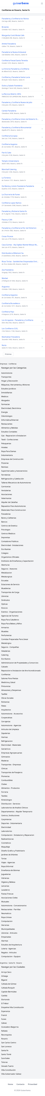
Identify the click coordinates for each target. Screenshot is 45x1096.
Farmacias (5, 404)
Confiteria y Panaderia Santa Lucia (16, 77)
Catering (4, 655)
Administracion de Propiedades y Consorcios (19, 663)
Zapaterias (5, 733)
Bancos (4, 522)
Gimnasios (5, 757)
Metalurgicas (6, 576)
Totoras (4, 1062)
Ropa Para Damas (8, 451)
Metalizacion (6, 572)
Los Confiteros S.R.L (10, 328)
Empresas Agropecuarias (11, 753)
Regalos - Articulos (9, 952)
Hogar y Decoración (9, 381)
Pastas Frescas (7, 894)
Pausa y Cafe (7, 219)
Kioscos (4, 608)
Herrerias (5, 925)
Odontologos (6, 416)
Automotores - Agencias (11, 725)
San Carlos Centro (8, 1042)
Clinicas (4, 768)
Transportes (6, 377)
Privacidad (32, 1084)
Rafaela (4, 1031)
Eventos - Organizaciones (11, 612)
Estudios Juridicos (8, 388)
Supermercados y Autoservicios (14, 471)
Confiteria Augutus (9, 144)
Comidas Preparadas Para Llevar (14, 639)
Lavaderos (5, 890)
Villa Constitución (8, 1070)
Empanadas (6, 937)
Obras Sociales (7, 698)
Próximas (8, 354)
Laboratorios (6, 831)
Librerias (5, 596)
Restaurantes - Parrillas (11, 909)
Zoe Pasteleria (7, 270)
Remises (4, 467)
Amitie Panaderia (9, 44)
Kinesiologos (6, 800)
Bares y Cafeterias (8, 518)
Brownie (5, 27)
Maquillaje (5, 847)
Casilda (4, 995)
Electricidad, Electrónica (11, 408)
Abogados (5, 400)
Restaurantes (6, 424)
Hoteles (4, 447)
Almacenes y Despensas (11, 690)
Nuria (4, 345)
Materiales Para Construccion (13, 510)
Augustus (6, 286)
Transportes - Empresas (11, 764)
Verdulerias (6, 490)
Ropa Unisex (6, 917)
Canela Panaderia (9, 111)
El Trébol (4, 1003)
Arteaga (4, 976)
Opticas (4, 604)
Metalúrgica (6, 643)
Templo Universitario (10, 161)
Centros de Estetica (9, 526)
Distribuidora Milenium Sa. (13, 253)
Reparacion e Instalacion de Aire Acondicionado (21, 670)
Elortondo (5, 999)
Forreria (4, 792)
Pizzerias (5, 463)
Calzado (4, 666)
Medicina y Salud (8, 682)
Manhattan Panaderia (11, 337)
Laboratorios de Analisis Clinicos (14, 807)
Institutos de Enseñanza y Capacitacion (17, 561)
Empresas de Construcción (12, 459)
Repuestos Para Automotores (13, 506)
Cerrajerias (5, 721)
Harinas (4, 737)
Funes (3, 1019)
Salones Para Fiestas (9, 678)
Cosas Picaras (7, 236)
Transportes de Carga (10, 592)
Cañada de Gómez (8, 984)
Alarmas (4, 941)
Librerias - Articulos (9, 933)
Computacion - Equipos (11, 956)
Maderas (5, 760)
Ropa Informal (7, 866)
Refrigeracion (7, 741)
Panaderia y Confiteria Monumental (16, 127)
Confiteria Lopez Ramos (11, 203)
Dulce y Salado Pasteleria (12, 85)
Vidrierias (5, 878)
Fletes (3, 706)
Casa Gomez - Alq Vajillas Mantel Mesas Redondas (22, 245)
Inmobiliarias (6, 392)
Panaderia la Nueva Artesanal (14, 52)
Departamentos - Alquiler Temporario (16, 811)
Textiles (4, 796)
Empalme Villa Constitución (12, 1007)
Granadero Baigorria (9, 1027)
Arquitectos (6, 710)
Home (10, 1084)
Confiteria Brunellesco (11, 303)
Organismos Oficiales (10, 557)
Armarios (5, 627)
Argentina (3, 963)
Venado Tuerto (7, 1066)
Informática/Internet (9, 420)
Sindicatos (5, 600)
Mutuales (5, 901)
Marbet (5, 278)
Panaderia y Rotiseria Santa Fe (14, 211)
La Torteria (6, 178)
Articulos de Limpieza (10, 729)
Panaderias (6, 514)
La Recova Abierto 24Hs (11, 94)
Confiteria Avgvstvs (10, 295)
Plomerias (5, 776)
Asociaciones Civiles (9, 898)
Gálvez (4, 1023)
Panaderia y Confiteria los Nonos (15, 18)
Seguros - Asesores (9, 569)
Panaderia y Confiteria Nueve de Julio (17, 102)
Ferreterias (5, 475)
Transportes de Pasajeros (11, 772)
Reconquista (6, 1035)
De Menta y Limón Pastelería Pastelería (18, 186)
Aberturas (5, 565)
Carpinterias (6, 819)
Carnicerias (6, 486)
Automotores (6, 373)
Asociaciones (6, 494)
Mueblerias (6, 588)
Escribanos (5, 659)
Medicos (4, 396)
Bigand (4, 980)
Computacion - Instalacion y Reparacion (17, 835)
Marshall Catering (9, 169)
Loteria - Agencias (8, 948)
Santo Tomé (6, 1054)
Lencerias (5, 886)
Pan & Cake (6, 152)
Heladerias (5, 651)
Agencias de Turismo (9, 616)
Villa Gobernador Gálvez (11, 1074)
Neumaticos (6, 913)
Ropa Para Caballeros (10, 619)
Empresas (3, 364)
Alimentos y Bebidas (9, 428)
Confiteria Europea (9, 136)
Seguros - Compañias (10, 647)
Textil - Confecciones (9, 439)
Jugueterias (6, 874)
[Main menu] (42, 3)
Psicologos (5, 529)
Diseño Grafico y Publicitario (13, 851)
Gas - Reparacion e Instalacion (13, 435)
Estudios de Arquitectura (11, 944)
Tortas (4, 858)
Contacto (20, 1084)
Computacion (6, 921)
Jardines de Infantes (9, 854)
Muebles (4, 631)
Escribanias (6, 549)
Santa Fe (12, 963)
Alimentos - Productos (10, 788)
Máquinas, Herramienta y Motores (15, 385)
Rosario (19, 963)
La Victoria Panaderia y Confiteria (15, 69)
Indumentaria (7, 455)
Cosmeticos (6, 843)
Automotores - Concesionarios (14, 905)
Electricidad (6, 827)
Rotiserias (5, 702)
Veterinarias (6, 498)
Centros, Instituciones (10, 815)
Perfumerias (6, 635)
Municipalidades (8, 929)
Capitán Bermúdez (9, 991)
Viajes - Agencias (8, 862)
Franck (4, 1015)
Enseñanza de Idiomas (10, 870)
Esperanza (5, 1011)
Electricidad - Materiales (11, 745)
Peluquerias (6, 443)
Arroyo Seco (6, 972)
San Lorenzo (6, 1046)
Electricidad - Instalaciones (12, 545)
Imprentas (5, 537)
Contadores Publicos (9, 541)
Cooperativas (6, 717)
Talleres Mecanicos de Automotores (16, 482)
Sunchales (5, 1058)
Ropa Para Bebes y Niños (11, 623)
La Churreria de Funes (11, 194)
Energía (4, 412)
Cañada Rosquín (8, 988)
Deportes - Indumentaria (11, 823)
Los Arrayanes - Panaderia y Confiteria (17, 320)
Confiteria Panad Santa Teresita (15, 60)
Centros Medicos (8, 533)
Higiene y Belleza (8, 882)
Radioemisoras (7, 839)
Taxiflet (4, 694)
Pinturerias (5, 686)
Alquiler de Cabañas (9, 502)
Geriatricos (5, 749)
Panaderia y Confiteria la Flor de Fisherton (19, 228)
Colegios (4, 553)
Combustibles (7, 780)
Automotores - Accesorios (12, 713)
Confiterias (12, 364)
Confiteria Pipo (8, 312)
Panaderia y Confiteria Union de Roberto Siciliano (22, 119)
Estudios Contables (9, 432)
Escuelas (4, 580)
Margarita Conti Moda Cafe (13, 35)
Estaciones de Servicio (10, 584)
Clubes (4, 784)
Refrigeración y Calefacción (12, 479)
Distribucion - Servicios (10, 804)
